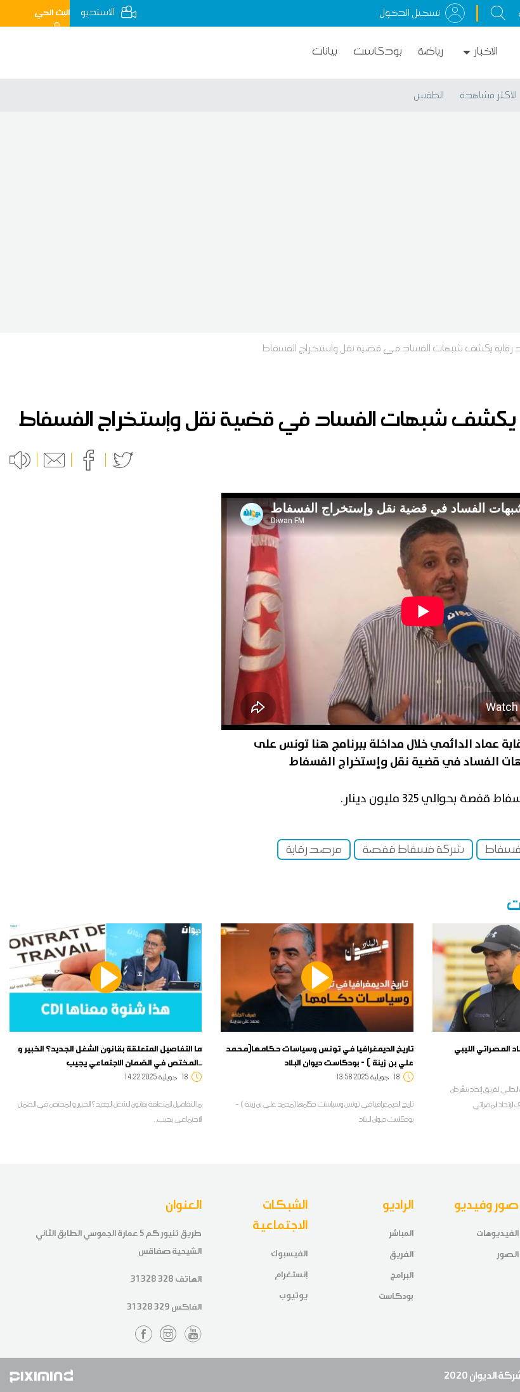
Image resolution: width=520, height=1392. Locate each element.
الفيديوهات (497, 1233)
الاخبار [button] (486, 51)
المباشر (401, 1233)
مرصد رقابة (314, 849)
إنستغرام (291, 1274)
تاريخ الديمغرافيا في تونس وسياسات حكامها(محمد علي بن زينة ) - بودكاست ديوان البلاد (319, 1055)
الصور (508, 1254)
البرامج (401, 1275)
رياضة (430, 51)
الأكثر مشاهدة (488, 95)
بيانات (324, 51)
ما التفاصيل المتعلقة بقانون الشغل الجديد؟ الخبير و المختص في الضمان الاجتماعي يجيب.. (110, 1055)
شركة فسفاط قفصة (413, 849)
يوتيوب (293, 1295)
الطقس (428, 95)
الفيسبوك (289, 1253)
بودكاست (377, 51)
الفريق (401, 1254)
